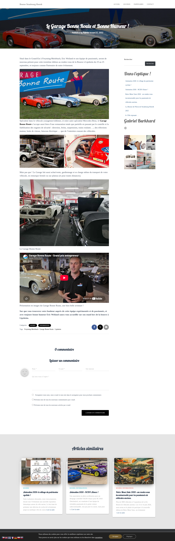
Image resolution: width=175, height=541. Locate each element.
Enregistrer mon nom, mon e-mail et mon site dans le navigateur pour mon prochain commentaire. (68, 395)
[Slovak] (21, 538)
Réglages (129, 536)
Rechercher (128, 59)
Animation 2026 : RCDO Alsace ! (136, 89)
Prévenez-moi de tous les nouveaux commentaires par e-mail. (54, 400)
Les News (126, 4)
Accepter (115, 536)
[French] (12, 538)
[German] (15, 538)
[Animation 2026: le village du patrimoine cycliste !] (41, 471)
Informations (44, 325)
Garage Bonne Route (47, 329)
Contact (150, 4)
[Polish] (18, 538)
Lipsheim (58, 329)
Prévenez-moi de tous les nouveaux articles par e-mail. (52, 405)
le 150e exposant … (132, 115)
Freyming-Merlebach (31, 329)
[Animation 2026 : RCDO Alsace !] (87, 471)
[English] (6, 538)
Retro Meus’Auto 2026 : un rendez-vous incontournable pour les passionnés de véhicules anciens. (138, 98)
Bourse (32, 325)
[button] (42, 151)
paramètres (98, 537)
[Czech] (3, 538)
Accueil (117, 4)
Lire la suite (50, 510)
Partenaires (138, 4)
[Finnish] (9, 538)
